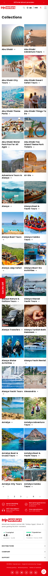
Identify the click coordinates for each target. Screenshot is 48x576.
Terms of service (35, 567)
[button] (3, 288)
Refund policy (23, 567)
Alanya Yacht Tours (12, 391)
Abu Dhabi (7, 49)
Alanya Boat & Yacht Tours (32, 207)
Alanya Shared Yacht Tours (32, 300)
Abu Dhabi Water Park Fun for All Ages (11, 144)
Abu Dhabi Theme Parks (11, 112)
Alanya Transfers (11, 329)
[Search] (24, 8)
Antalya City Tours (12, 484)
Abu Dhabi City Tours (10, 81)
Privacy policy (12, 567)
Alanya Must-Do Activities (33, 269)
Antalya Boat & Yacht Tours (32, 454)
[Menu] (45, 7)
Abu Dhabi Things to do (35, 112)
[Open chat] (43, 571)
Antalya (6, 422)
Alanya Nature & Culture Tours (10, 300)
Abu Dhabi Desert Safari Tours (33, 81)
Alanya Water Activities (9, 361)
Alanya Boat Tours (12, 237)
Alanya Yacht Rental (35, 360)
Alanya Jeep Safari (12, 268)
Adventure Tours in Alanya (12, 176)
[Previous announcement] (4, 2)
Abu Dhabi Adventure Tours (33, 50)
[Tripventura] (12, 520)
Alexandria (30, 391)
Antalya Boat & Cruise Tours (10, 454)
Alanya (5, 206)
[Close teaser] (6, 277)
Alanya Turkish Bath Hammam (35, 330)
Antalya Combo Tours (32, 485)
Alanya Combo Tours (32, 238)
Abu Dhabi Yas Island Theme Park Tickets (34, 144)
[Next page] (39, 496)
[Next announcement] (43, 2)
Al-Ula (27, 175)
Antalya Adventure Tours (34, 423)
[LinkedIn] (36, 572)
